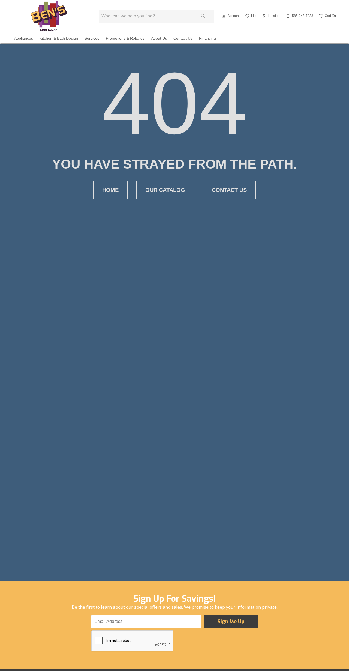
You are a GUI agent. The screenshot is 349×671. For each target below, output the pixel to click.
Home (110, 190)
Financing (207, 38)
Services (92, 38)
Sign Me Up (231, 621)
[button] (224, 16)
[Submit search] (203, 16)
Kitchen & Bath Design (59, 38)
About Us (159, 38)
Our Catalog (165, 190)
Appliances (23, 38)
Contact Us (182, 38)
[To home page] (48, 16)
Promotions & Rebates (125, 38)
